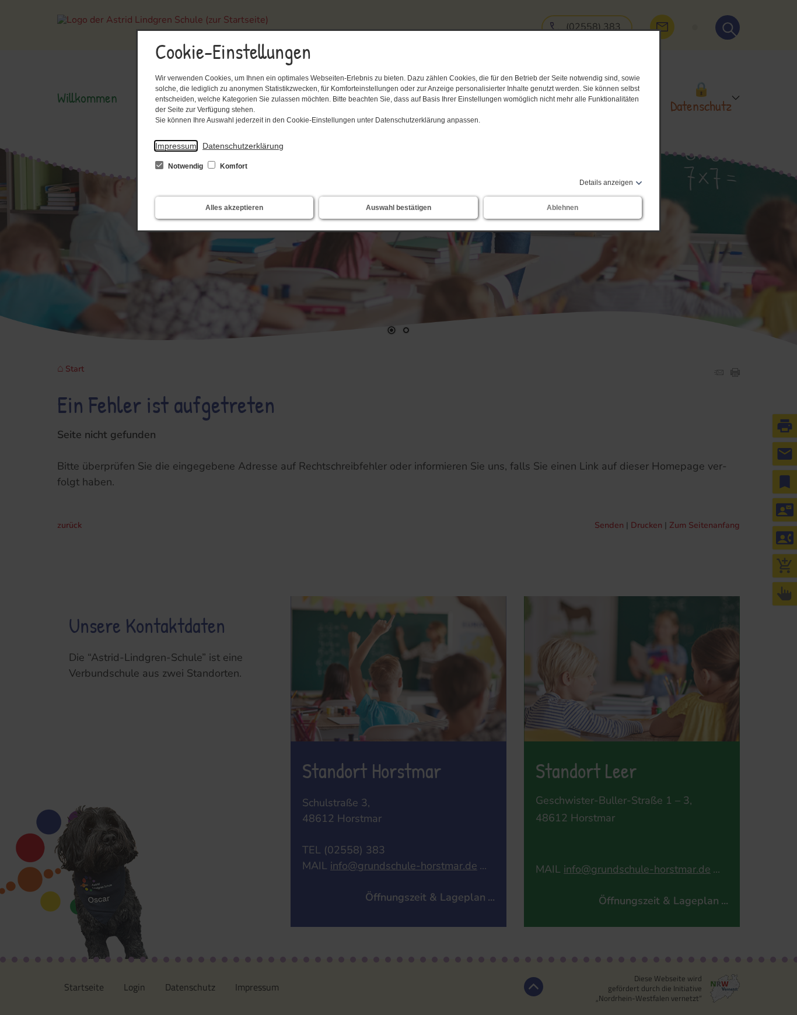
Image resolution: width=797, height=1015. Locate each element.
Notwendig (185, 166)
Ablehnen (562, 208)
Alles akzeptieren (234, 208)
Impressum (176, 145)
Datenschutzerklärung (243, 145)
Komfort (232, 166)
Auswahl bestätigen (398, 208)
